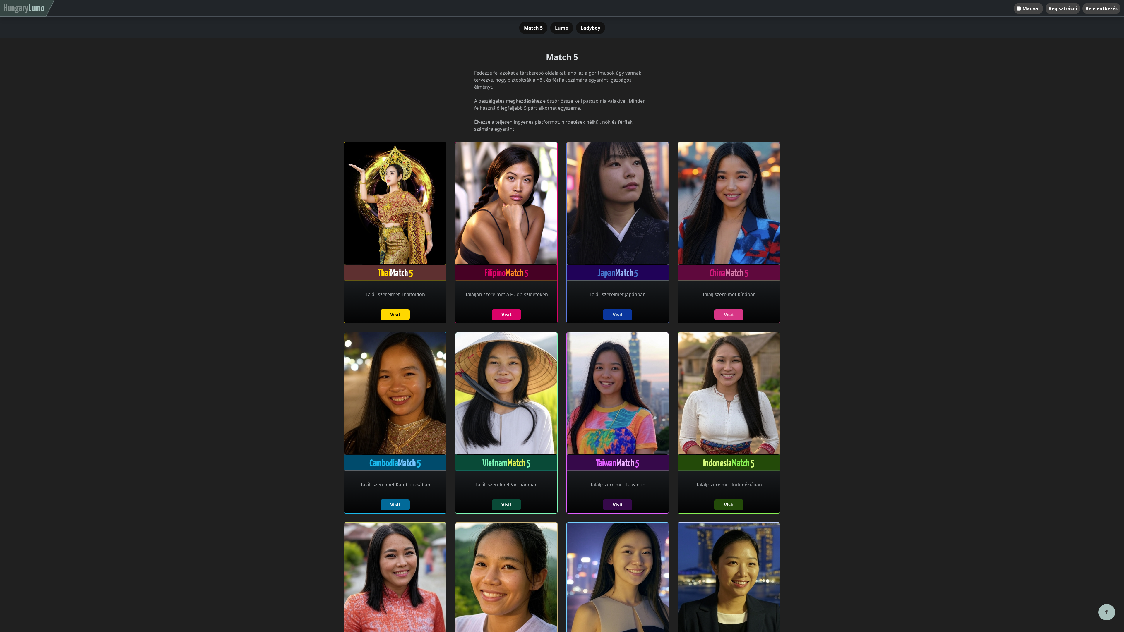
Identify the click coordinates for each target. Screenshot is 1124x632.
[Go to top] (1106, 612)
